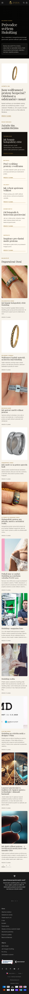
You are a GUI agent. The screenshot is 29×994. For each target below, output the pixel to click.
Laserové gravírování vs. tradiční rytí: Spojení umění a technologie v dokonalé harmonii (13, 791)
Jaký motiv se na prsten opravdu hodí (14, 465)
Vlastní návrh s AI (6, 917)
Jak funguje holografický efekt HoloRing (14, 304)
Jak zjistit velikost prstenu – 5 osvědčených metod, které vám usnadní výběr (14, 848)
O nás (3, 920)
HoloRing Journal (8, 355)
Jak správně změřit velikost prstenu (12, 411)
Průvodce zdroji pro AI (14, 980)
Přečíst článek (6, 116)
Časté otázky (5, 926)
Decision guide (6, 408)
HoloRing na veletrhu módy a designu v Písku (13, 734)
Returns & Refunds (7, 937)
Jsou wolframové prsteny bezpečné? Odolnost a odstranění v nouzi (14, 94)
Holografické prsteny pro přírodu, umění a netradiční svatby (13, 521)
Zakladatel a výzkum (7, 954)
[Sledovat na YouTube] (14, 969)
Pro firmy (4, 952)
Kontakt (4, 923)
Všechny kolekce (6, 912)
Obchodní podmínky (7, 932)
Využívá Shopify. (18, 976)
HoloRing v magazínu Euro (12, 628)
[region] (14, 886)
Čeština (19, 973)
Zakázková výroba (7, 915)
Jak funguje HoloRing (8, 949)
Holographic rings (8, 301)
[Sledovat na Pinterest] (10, 969)
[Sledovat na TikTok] (18, 969)
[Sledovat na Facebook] (2, 969)
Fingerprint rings (7, 462)
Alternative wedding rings (11, 517)
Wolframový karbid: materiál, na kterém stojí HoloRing (13, 358)
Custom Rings (6, 731)
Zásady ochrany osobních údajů (11, 929)
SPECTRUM (5, 946)
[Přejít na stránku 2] (9, 865)
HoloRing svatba (8, 679)
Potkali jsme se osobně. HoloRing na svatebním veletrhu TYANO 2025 (11, 576)
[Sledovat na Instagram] (6, 969)
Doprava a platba (7, 934)
